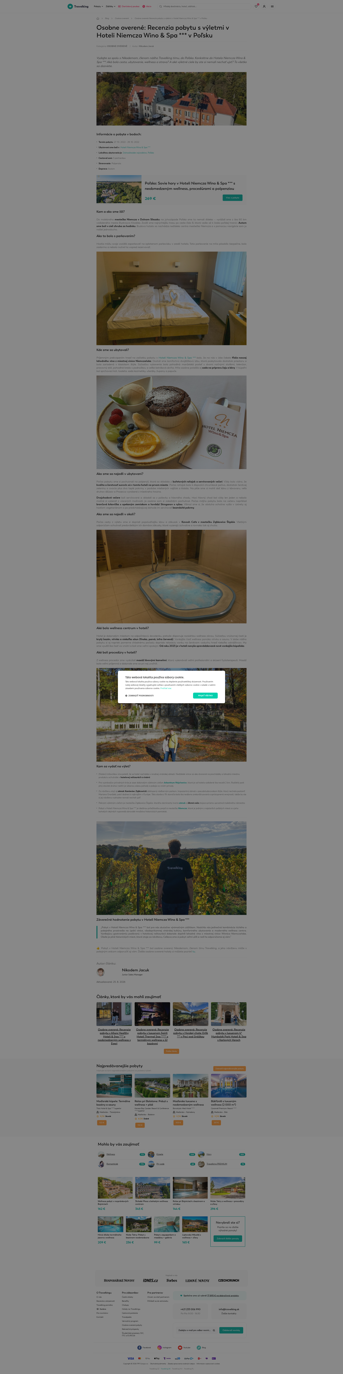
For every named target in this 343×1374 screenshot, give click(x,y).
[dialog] (171, 687)
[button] (139, 695)
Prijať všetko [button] (205, 695)
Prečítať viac (166, 688)
